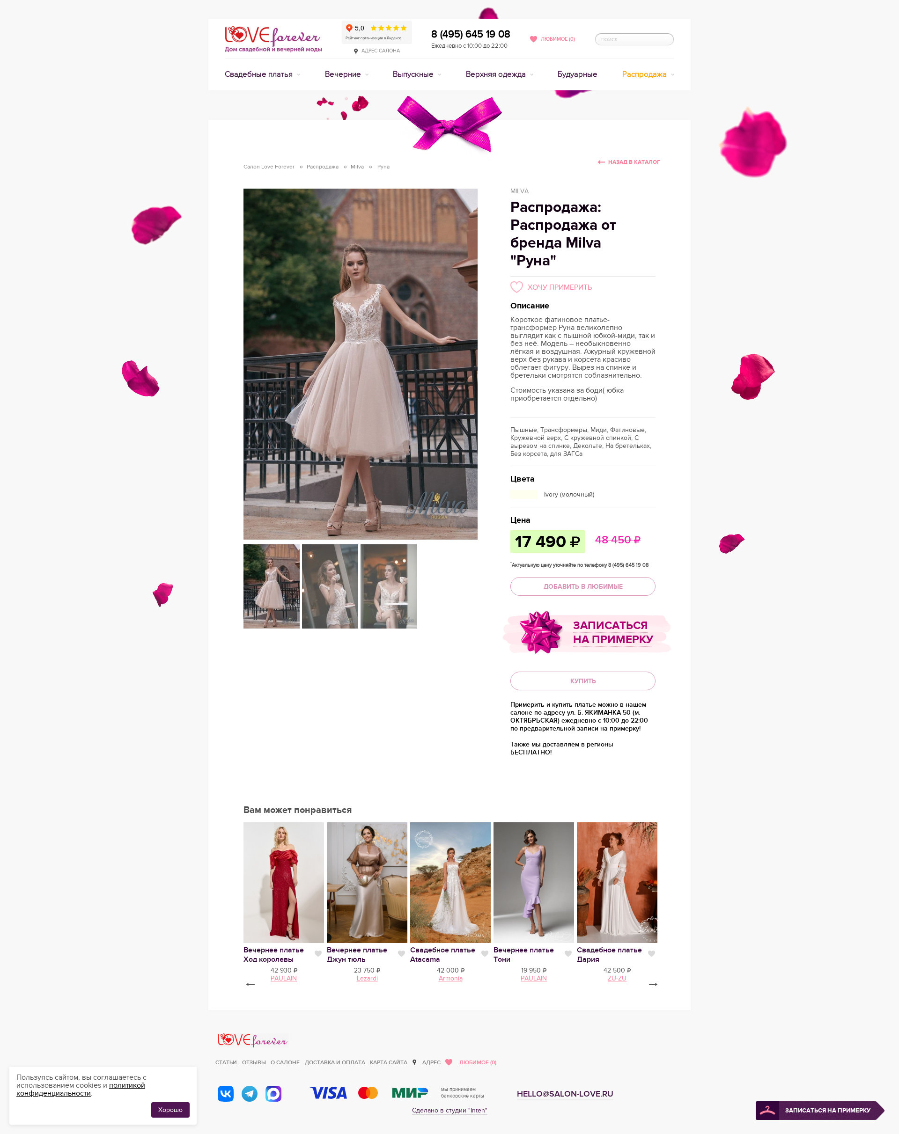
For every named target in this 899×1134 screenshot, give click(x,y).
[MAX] (273, 1094)
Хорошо (170, 1110)
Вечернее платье (273, 954)
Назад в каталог (634, 162)
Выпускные (414, 74)
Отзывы (254, 1062)
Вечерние (344, 74)
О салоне (285, 1062)
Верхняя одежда (497, 74)
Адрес (431, 1062)
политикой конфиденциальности (80, 1089)
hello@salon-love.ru (565, 1094)
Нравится (318, 954)
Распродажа (645, 74)
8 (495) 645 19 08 (470, 34)
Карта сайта (388, 1062)
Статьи (226, 1062)
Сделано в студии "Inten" (449, 1110)
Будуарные (577, 74)
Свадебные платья (260, 74)
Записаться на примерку (613, 632)
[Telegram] (250, 1094)
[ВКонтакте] (226, 1094)
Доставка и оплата (335, 1062)
